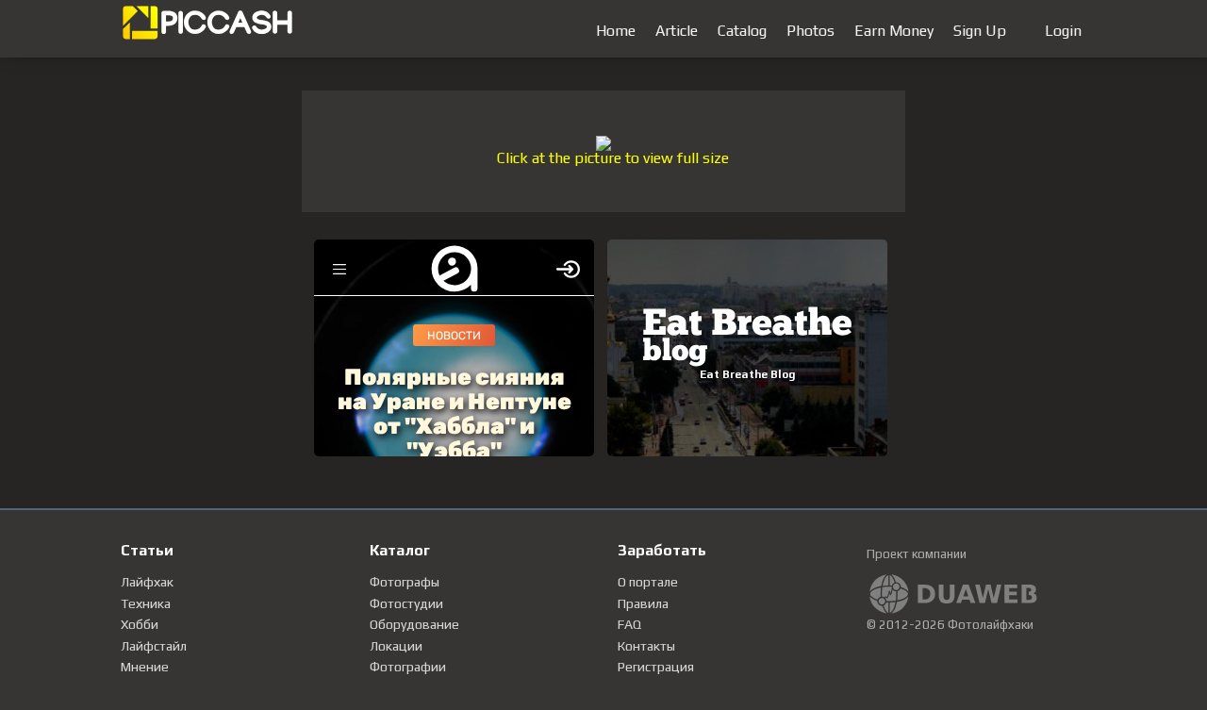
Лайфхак (147, 581)
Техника (146, 603)
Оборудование (414, 624)
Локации (396, 645)
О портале (648, 581)
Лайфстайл (154, 645)
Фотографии (408, 666)
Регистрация (656, 666)
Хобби (139, 624)
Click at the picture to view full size (613, 158)
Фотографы (404, 581)
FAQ (629, 624)
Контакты (646, 645)
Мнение (145, 666)
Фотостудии (406, 603)
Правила (643, 603)
